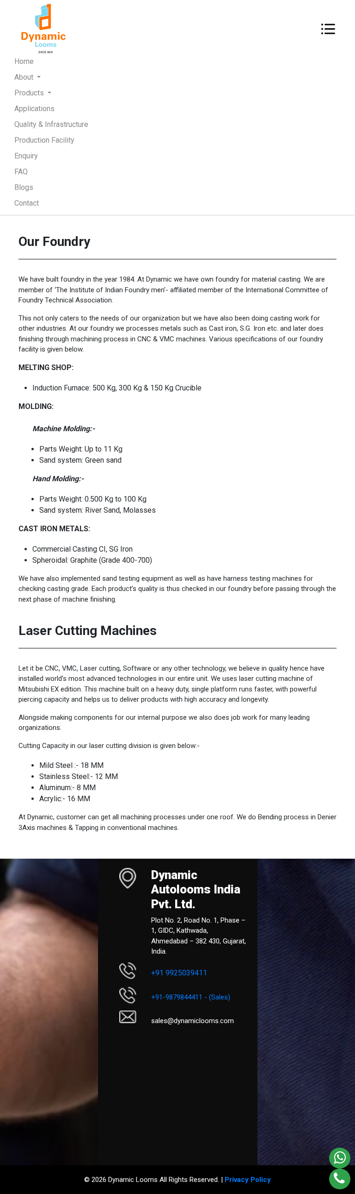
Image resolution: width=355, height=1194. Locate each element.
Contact (26, 203)
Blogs (23, 187)
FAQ (21, 171)
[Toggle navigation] (328, 29)
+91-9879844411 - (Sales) (190, 997)
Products (30, 92)
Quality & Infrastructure (51, 124)
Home (37, 61)
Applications (34, 108)
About (24, 77)
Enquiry (26, 155)
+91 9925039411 (179, 972)
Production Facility (44, 140)
